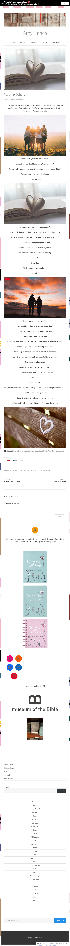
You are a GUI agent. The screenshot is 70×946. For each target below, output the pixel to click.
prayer (35, 872)
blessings (15, 470)
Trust (35, 897)
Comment (59, 516)
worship (35, 900)
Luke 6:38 (37, 470)
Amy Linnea (35, 33)
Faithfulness (35, 837)
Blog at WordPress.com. (35, 938)
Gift (65, 3)
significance (35, 886)
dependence (35, 826)
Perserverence (35, 865)
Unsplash (60, 451)
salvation (35, 883)
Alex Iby (51, 451)
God (29, 470)
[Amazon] (35, 530)
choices (35, 819)
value (48, 470)
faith (35, 834)
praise (35, 869)
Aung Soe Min (40, 451)
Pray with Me (8, 779)
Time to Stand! (9, 768)
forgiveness (35, 844)
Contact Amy (56, 43)
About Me (13, 43)
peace (35, 862)
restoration (35, 879)
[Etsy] (18, 658)
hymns (35, 851)
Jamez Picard (29, 451)
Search (6, 787)
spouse (43, 470)
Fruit (35, 848)
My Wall (7, 775)
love (20, 470)
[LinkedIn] (18, 667)
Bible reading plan (35, 809)
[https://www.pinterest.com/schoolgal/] (14, 676)
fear (35, 841)
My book (23, 43)
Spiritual (35, 890)
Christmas (35, 823)
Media (45, 43)
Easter (35, 830)
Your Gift (7, 771)
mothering (35, 858)
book (35, 816)
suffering (35, 893)
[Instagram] (10, 658)
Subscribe (60, 920)
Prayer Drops (34, 43)
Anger (35, 805)
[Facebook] (10, 667)
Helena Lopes (17, 451)
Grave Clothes (9, 764)
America (35, 802)
